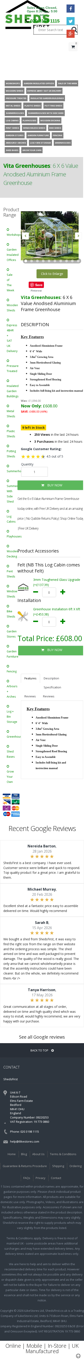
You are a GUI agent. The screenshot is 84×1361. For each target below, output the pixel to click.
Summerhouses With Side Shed (12, 493)
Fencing (12, 671)
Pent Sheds (11, 573)
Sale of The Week (10, 282)
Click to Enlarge (52, 274)
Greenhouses (12, 737)
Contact (56, 1178)
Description (51, 678)
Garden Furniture (12, 653)
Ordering (75, 1166)
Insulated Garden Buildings (12, 391)
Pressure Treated (12, 368)
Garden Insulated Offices (12, 255)
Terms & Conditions (63, 1154)
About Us (38, 1154)
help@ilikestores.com (24, 1141)
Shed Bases (11, 754)
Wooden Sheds (12, 307)
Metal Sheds (11, 413)
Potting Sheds (11, 453)
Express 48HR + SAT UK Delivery (12, 338)
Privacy (40, 1178)
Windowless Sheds (12, 593)
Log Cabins (11, 518)
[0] (73, 55)
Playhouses (12, 536)
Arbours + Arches (12, 691)
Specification (52, 687)
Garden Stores (12, 633)
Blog (24, 1154)
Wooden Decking (12, 553)
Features (30, 678)
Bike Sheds (11, 613)
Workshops (12, 235)
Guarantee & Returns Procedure (25, 1166)
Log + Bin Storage (12, 717)
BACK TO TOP (39, 1050)
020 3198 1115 (45, 20)
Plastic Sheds (11, 433)
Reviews (30, 696)
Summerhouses (12, 471)
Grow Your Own (10, 777)
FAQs (26, 1178)
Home (12, 1154)
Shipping (58, 1166)
